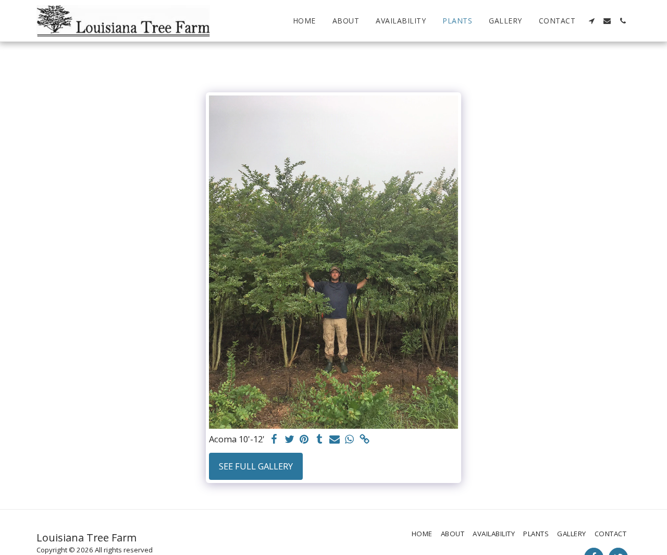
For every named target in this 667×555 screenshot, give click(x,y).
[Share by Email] (334, 439)
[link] (364, 439)
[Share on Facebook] (274, 439)
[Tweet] (289, 439)
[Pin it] (304, 439)
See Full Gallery (256, 466)
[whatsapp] (349, 439)
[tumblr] (319, 439)
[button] (591, 21)
